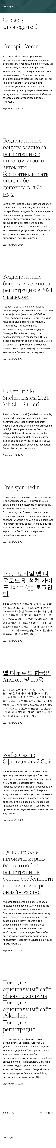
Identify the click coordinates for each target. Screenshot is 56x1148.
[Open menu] (51, 6)
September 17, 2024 (13, 950)
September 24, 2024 (13, 455)
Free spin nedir (21, 487)
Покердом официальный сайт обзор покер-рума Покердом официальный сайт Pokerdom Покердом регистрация (27, 1005)
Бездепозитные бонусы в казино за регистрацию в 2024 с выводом (27, 286)
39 (12, 1112)
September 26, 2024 (13, 244)
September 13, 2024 (13, 1083)
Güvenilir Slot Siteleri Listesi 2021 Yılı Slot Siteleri (26, 398)
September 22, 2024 (13, 641)
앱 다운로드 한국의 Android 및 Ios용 (27, 676)
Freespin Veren (21, 46)
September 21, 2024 (13, 820)
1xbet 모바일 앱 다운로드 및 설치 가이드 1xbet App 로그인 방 (28, 583)
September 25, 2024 (13, 359)
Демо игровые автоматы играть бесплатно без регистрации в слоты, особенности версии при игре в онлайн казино (28, 872)
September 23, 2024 (13, 542)
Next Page (46, 1112)
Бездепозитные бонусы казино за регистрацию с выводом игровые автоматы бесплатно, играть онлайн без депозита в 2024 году (25, 167)
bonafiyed (8, 6)
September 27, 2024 (13, 108)
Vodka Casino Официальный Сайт (28, 758)
